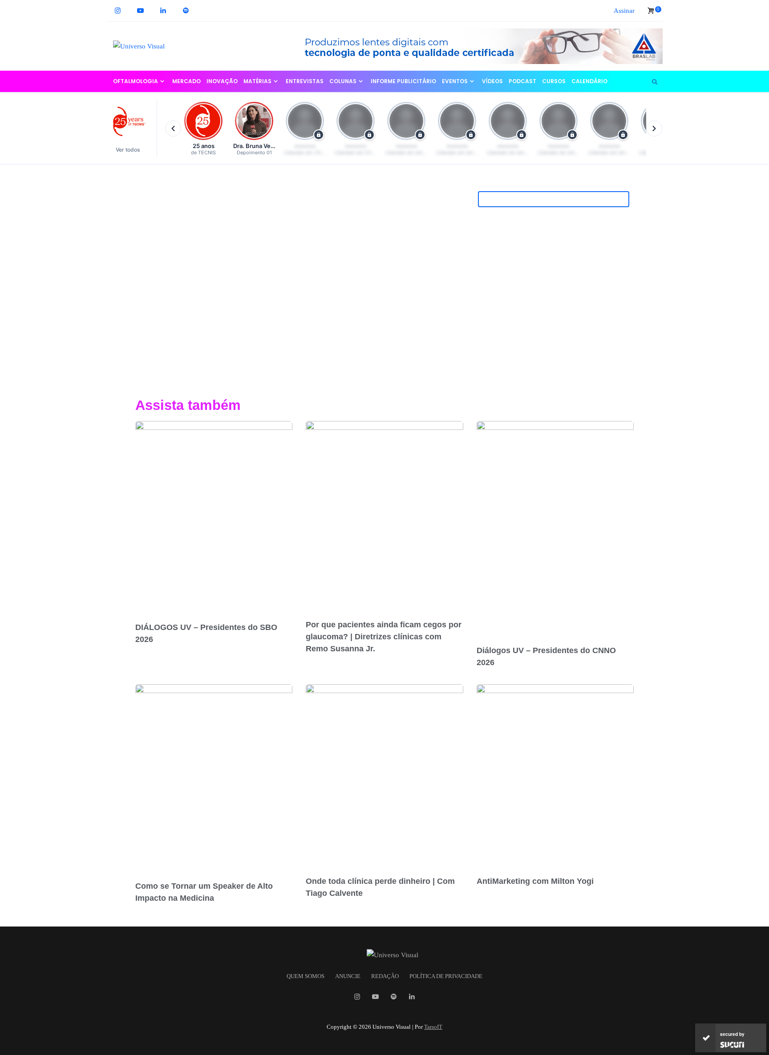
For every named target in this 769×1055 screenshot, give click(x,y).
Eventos (455, 81)
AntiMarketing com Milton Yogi (535, 881)
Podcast (522, 81)
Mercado (186, 81)
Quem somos (305, 976)
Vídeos (492, 81)
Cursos (554, 81)
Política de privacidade (445, 976)
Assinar (624, 10)
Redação (385, 976)
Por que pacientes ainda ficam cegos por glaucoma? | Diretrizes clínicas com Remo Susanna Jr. (383, 636)
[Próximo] (654, 128)
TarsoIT (433, 1026)
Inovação (222, 81)
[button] (132, 128)
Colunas (342, 81)
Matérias (257, 81)
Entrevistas (305, 81)
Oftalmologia (135, 81)
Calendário (589, 81)
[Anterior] (173, 128)
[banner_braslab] (476, 45)
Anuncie (347, 976)
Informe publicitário (403, 81)
